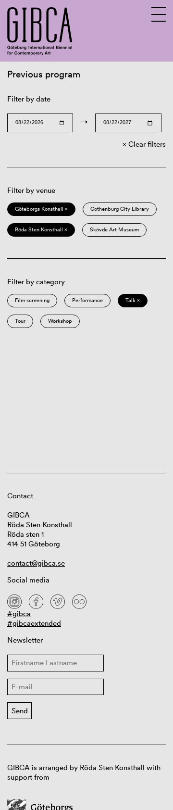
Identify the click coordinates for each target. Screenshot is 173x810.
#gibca (19, 613)
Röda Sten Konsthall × (41, 229)
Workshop (60, 320)
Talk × (132, 300)
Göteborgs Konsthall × (41, 208)
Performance (87, 300)
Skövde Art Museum (114, 229)
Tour (20, 320)
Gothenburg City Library (119, 208)
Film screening (32, 300)
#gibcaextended (34, 623)
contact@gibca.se (36, 563)
